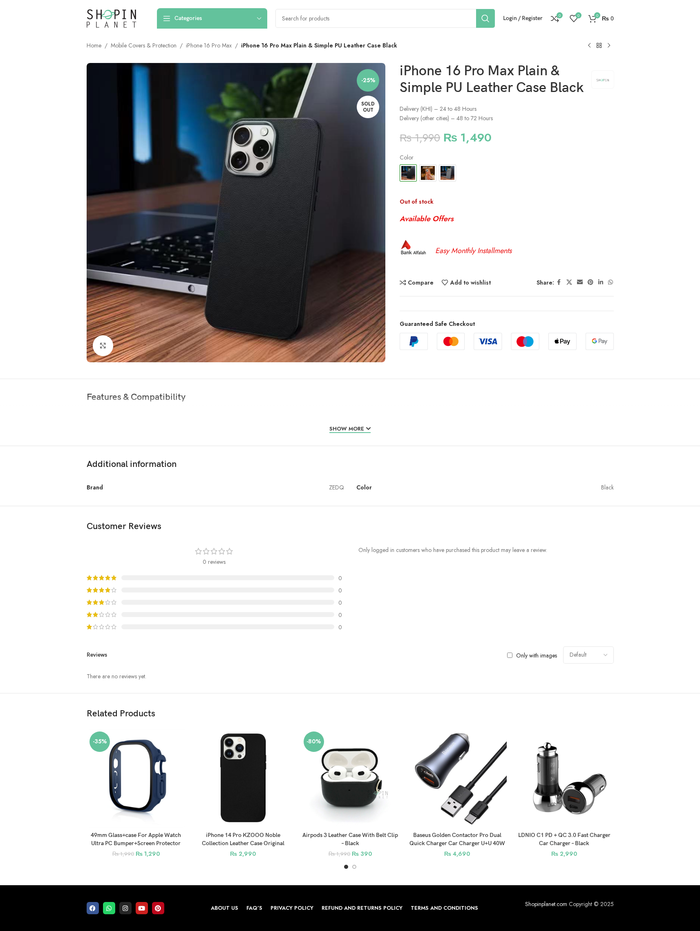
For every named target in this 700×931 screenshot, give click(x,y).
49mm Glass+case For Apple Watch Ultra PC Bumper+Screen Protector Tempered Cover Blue (136, 843)
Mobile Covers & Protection (144, 45)
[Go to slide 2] (354, 867)
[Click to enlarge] (103, 345)
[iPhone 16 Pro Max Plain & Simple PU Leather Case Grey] (447, 173)
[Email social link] (580, 282)
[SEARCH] (485, 18)
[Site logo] (111, 17)
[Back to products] (599, 46)
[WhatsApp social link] (610, 282)
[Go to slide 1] (346, 867)
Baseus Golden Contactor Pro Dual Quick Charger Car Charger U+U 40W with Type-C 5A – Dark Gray (457, 843)
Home (94, 45)
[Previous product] (589, 46)
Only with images (536, 655)
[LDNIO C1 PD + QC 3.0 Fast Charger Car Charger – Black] (564, 778)
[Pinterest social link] (590, 282)
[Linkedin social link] (601, 282)
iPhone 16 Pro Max (209, 45)
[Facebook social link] (559, 282)
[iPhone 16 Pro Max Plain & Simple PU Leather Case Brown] (428, 173)
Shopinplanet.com (546, 904)
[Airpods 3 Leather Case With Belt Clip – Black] (350, 778)
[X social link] (569, 282)
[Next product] (609, 46)
